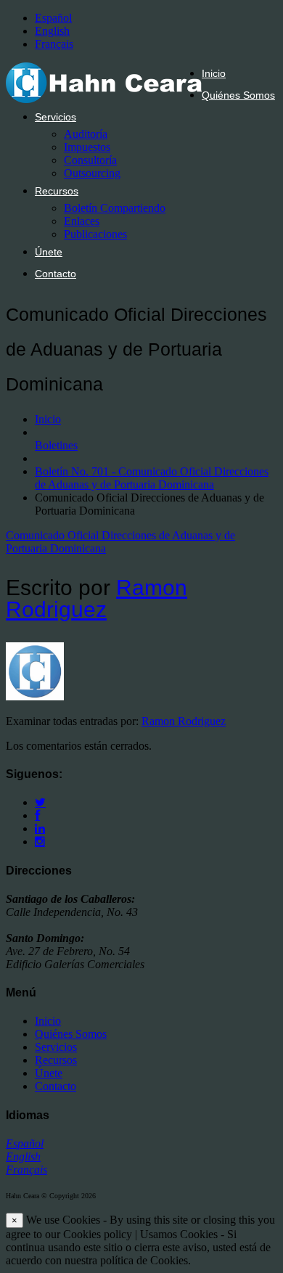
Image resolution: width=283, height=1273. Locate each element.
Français (54, 44)
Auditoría (85, 134)
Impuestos (87, 147)
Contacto (55, 273)
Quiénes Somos (238, 95)
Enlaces (81, 221)
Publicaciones (95, 234)
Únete (48, 252)
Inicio (214, 73)
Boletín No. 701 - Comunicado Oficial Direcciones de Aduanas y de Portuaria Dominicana (151, 478)
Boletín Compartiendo (114, 208)
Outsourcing (92, 173)
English (52, 31)
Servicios (55, 117)
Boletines (56, 445)
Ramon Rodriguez (96, 598)
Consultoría (90, 160)
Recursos (56, 191)
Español (53, 18)
